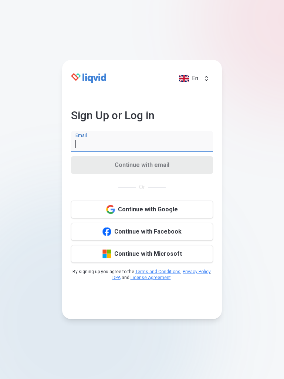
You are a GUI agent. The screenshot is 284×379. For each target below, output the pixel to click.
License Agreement (151, 277)
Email (81, 135)
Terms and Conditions (157, 271)
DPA (116, 277)
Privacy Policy (196, 271)
